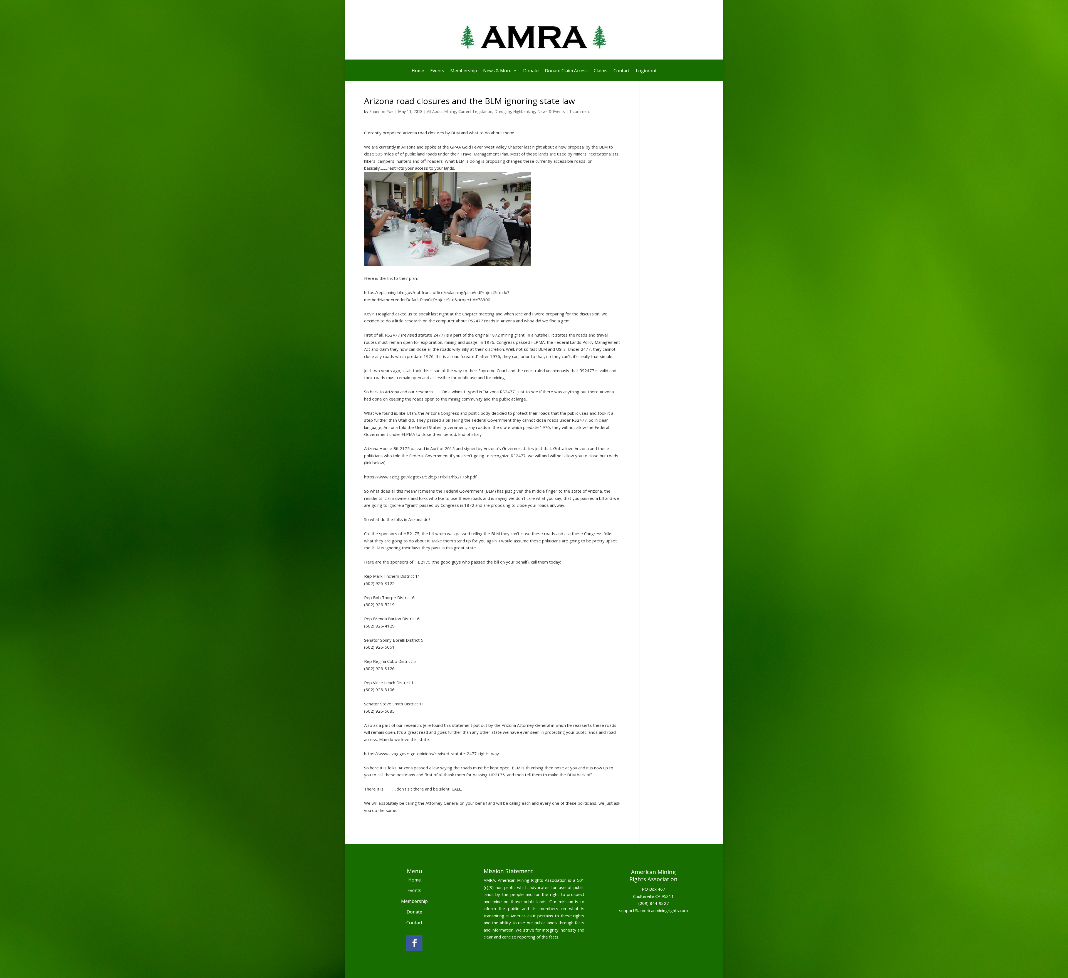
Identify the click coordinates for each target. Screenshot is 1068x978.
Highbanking (524, 111)
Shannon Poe (381, 111)
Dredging (503, 111)
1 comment (579, 111)
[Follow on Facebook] (414, 943)
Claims (600, 71)
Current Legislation (475, 111)
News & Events (551, 111)
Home (418, 71)
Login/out (646, 71)
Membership (463, 71)
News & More (497, 71)
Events (437, 71)
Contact (622, 71)
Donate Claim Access (566, 71)
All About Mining (441, 111)
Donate (531, 71)
